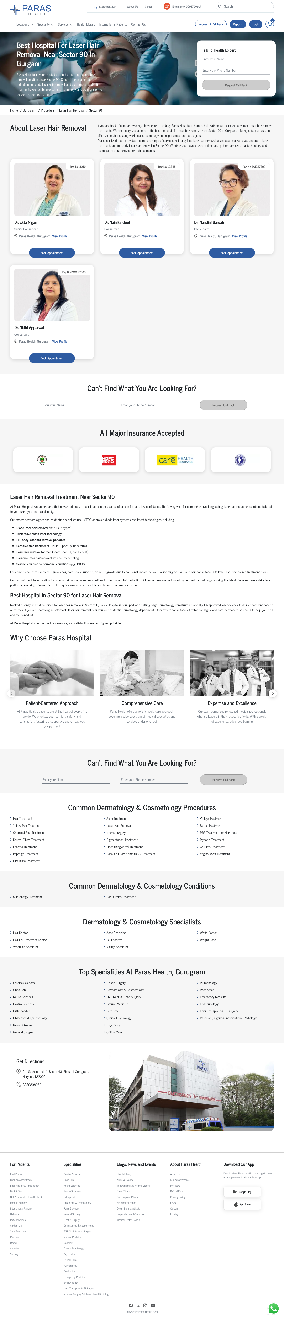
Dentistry (112, 1010)
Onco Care (20, 989)
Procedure (47, 110)
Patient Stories (18, 1220)
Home (14, 110)
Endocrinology (209, 1003)
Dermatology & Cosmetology (125, 989)
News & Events (125, 1180)
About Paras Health (186, 1164)
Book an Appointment (21, 1180)
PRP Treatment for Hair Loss (218, 832)
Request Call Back (236, 84)
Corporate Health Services (130, 1214)
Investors (175, 1185)
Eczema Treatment (25, 846)
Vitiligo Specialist (117, 946)
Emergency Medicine (213, 996)
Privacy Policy (177, 1197)
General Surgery (23, 1032)
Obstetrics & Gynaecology (30, 1017)
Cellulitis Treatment (212, 846)
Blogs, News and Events (136, 1164)
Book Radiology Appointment (25, 1185)
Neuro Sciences (23, 996)
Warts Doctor (208, 932)
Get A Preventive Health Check (26, 1197)
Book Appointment (52, 252)
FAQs (173, 1202)
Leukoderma (114, 939)
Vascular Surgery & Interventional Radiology (228, 1017)
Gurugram (29, 110)
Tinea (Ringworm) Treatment (124, 846)
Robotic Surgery (18, 1202)
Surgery (14, 1254)
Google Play (245, 1192)
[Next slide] (273, 693)
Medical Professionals (128, 1220)
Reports (238, 24)
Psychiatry (113, 1024)
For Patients (20, 1164)
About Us (132, 6)
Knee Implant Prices (127, 1197)
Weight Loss (208, 939)
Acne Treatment (116, 818)
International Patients (113, 24)
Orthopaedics (21, 1010)
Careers (174, 1208)
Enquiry (174, 1214)
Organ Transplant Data (128, 1208)
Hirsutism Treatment (26, 860)
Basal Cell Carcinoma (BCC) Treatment (130, 853)
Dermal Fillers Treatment (28, 839)
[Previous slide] (11, 693)
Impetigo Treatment (25, 853)
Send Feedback (18, 1231)
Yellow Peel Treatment (27, 825)
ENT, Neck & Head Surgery (123, 996)
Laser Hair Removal (71, 110)
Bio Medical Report (126, 1202)
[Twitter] (138, 1306)
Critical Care (114, 1032)
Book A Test (16, 1191)
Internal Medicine (117, 1003)
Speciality (43, 24)
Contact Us (138, 24)
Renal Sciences (22, 1024)
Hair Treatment (22, 818)
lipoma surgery (116, 832)
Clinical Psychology (118, 1017)
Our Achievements (180, 1180)
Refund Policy (177, 1191)
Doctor (13, 1242)
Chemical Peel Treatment (29, 832)
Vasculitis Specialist (25, 946)
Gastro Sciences (23, 1003)
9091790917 (193, 6)
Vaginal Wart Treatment (215, 853)
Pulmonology (208, 982)
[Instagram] (145, 1305)
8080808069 (107, 6)
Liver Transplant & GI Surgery (219, 1010)
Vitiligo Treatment (211, 818)
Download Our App (238, 1164)
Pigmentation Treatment (122, 839)
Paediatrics (207, 989)
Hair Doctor (20, 932)
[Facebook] (131, 1306)
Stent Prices (123, 1191)
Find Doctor (16, 1174)
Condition (15, 1248)
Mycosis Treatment (212, 839)
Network (14, 1214)
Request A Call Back (211, 24)
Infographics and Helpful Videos (133, 1185)
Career (148, 6)
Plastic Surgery (116, 982)
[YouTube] (153, 1306)
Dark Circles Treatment (121, 896)
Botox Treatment (211, 825)
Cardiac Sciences (24, 982)
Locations (22, 24)
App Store (245, 1204)
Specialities (73, 1164)
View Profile (59, 235)
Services (63, 24)
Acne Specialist (116, 932)
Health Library (86, 24)
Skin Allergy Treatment (27, 896)
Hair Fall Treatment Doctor (30, 939)
